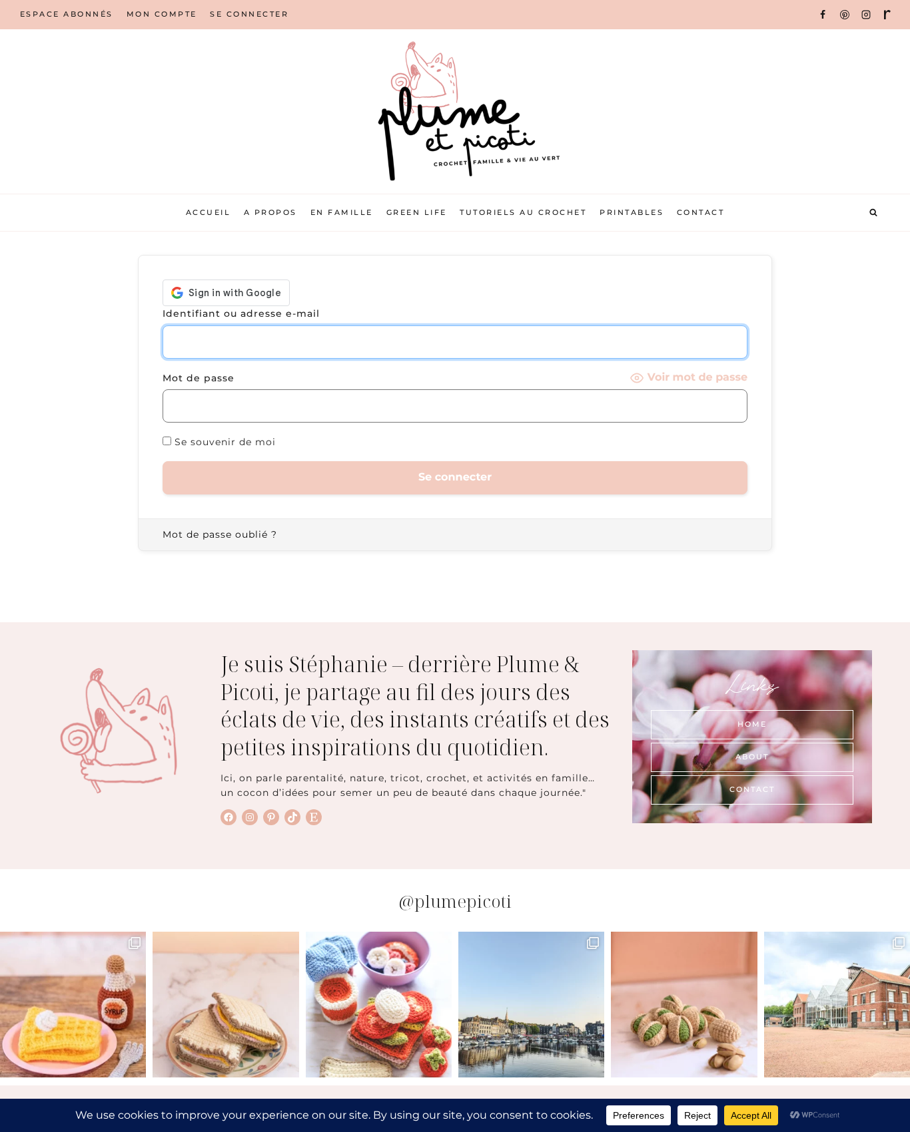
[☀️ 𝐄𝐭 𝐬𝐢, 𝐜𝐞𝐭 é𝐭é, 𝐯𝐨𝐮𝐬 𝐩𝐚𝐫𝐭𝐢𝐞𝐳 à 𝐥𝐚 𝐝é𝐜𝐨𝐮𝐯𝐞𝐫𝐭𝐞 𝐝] (837, 1004)
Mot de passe (198, 378)
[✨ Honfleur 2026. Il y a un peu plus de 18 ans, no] (531, 1004)
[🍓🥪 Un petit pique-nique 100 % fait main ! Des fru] (379, 1004)
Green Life (416, 212)
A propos (270, 212)
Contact (701, 212)
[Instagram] (866, 14)
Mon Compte (162, 14)
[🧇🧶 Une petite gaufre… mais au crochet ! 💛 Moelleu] (73, 1004)
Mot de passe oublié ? (220, 534)
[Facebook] (822, 14)
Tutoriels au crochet (523, 212)
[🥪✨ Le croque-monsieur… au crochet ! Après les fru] (225, 1004)
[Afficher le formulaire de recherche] (873, 213)
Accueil (208, 212)
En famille (341, 212)
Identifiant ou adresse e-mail (241, 313)
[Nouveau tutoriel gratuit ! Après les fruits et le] (684, 1004)
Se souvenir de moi (223, 442)
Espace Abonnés (66, 14)
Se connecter (249, 14)
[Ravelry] (887, 14)
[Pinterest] (844, 14)
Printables (632, 212)
